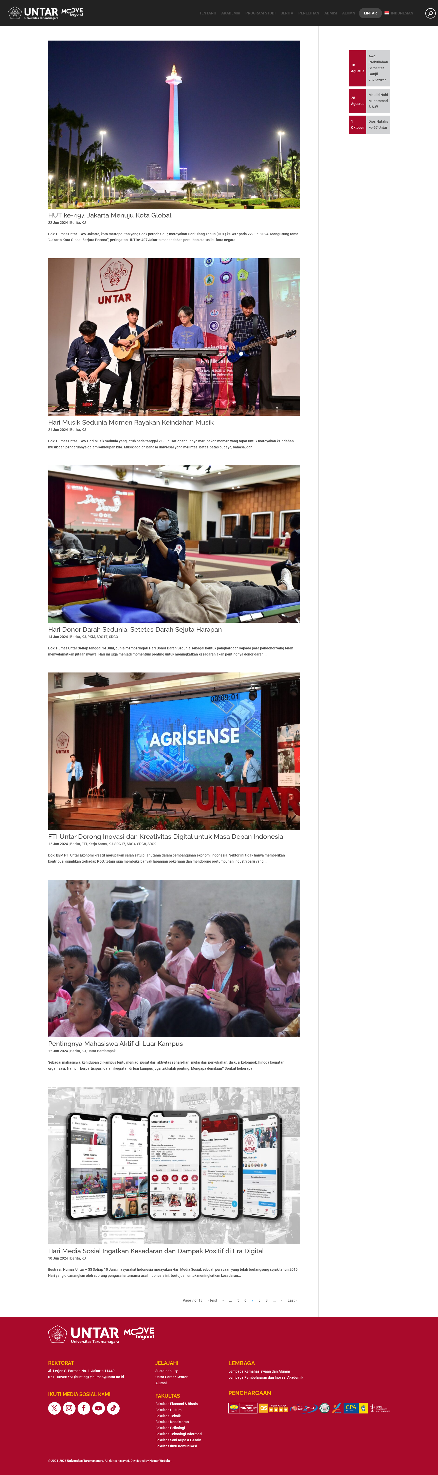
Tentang (207, 13)
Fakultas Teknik (168, 1416)
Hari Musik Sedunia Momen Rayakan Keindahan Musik (131, 422)
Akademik (230, 13)
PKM (91, 637)
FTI (84, 844)
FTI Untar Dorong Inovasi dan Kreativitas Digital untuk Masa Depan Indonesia (165, 836)
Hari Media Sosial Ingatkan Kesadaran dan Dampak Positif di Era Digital (156, 1251)
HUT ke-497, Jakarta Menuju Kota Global (109, 215)
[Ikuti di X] (54, 1408)
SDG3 (113, 637)
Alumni (349, 13)
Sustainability (166, 1371)
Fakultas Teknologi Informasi (178, 1434)
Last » (292, 1300)
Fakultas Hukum (168, 1410)
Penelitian (308, 13)
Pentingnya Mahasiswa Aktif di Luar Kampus (115, 1043)
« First (212, 1300)
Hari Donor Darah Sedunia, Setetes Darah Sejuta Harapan (135, 629)
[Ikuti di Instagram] (69, 1408)
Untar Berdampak (101, 1051)
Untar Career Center (171, 1377)
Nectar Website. (161, 1461)
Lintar (370, 13)
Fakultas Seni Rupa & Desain (178, 1440)
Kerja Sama (97, 844)
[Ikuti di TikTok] (113, 1408)
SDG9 (152, 844)
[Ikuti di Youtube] (98, 1408)
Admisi (330, 13)
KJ (84, 223)
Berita (287, 13)
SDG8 (141, 844)
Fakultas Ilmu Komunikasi (176, 1446)
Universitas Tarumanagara (85, 1461)
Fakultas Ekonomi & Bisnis (176, 1404)
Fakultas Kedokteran (172, 1422)
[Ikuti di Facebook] (84, 1408)
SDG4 (131, 844)
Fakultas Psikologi (170, 1428)
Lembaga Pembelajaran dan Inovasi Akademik (265, 1377)
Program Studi (260, 13)
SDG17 (102, 637)
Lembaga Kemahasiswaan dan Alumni (259, 1371)
